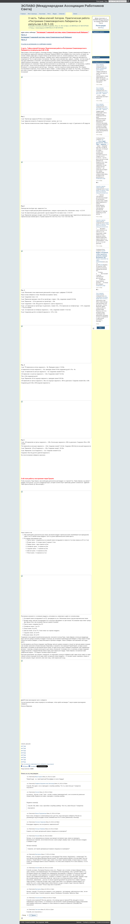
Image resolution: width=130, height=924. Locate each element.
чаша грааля (50, 764)
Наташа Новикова (40, 829)
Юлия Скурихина (49, 26)
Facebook (33, 766)
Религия (101, 265)
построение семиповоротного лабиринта (35, 764)
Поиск (128, 1)
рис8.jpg (23, 762)
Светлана (37, 909)
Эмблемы (78, 922)
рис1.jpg (23, 746)
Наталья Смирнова (40, 822)
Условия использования (103, 922)
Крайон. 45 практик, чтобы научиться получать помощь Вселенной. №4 (102, 192)
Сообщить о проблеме (89, 922)
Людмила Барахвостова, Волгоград (44, 783)
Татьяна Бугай (39, 897)
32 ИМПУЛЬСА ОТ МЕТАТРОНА (79, 26)
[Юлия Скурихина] (24, 22)
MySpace (25, 766)
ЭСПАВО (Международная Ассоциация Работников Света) (62, 7)
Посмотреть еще (100, 178)
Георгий (98, 186)
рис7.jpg (23, 759)
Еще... (100, 327)
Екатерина (38, 854)
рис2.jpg (23, 748)
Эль (97, 64)
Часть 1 (24, 35)
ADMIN (33, 922)
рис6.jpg (23, 757)
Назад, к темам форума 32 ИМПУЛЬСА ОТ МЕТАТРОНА (46, 28)
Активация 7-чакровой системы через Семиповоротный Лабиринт (46, 37)
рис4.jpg (23, 752)
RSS (22, 918)
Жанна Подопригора (40, 813)
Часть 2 (24, 39)
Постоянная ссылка (28, 777)
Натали (37, 792)
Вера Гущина (38, 776)
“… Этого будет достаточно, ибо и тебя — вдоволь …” (102, 92)
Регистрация (100, 1)
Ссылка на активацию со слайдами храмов (36, 44)
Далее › (34, 915)
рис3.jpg (23, 750)
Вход (106, 1)
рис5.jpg (23, 755)
